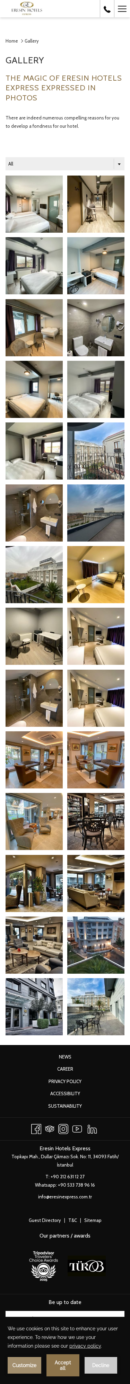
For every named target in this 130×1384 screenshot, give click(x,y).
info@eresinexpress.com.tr (65, 1196)
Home (12, 41)
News (72, 1058)
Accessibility (65, 1093)
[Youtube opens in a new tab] (77, 1128)
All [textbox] (10, 164)
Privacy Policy (72, 1082)
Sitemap (93, 1220)
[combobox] (65, 163)
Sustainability (72, 1107)
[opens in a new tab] (43, 1265)
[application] (65, 1350)
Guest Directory (45, 1220)
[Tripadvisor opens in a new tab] (50, 1128)
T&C (72, 1220)
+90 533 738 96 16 (76, 1185)
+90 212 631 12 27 (68, 1176)
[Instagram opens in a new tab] (63, 1128)
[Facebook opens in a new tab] (36, 1128)
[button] (34, 204)
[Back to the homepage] (31, 8)
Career (72, 1070)
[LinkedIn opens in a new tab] (92, 1128)
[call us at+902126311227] (107, 9)
